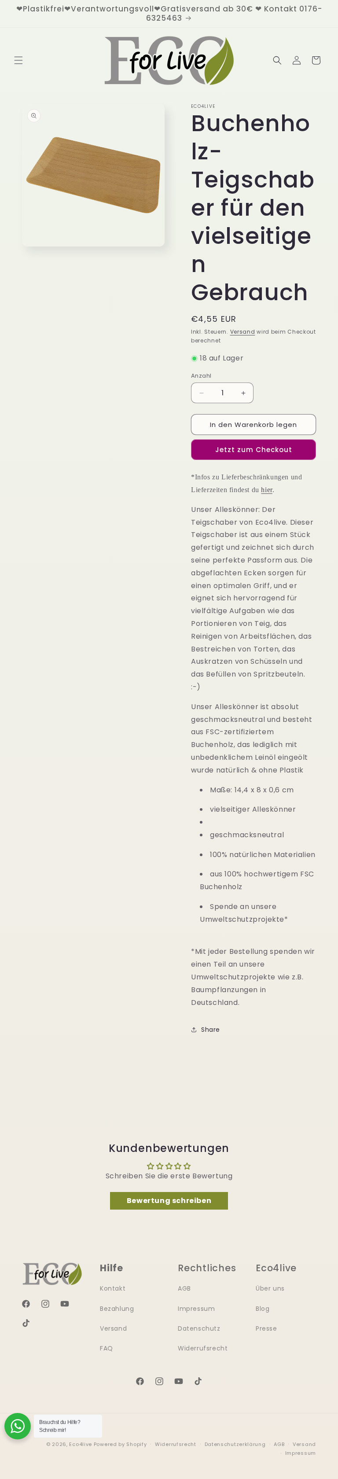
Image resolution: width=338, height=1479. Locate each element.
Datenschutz (199, 1328)
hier (266, 489)
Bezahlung (117, 1308)
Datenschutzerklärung (235, 1444)
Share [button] (210, 1029)
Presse (266, 1328)
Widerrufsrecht (203, 1348)
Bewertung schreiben (169, 1201)
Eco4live (80, 1444)
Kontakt (112, 1288)
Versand (242, 331)
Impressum (196, 1308)
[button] (18, 60)
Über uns (270, 1288)
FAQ (106, 1348)
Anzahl (201, 376)
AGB (184, 1288)
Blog (262, 1308)
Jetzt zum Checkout (253, 449)
